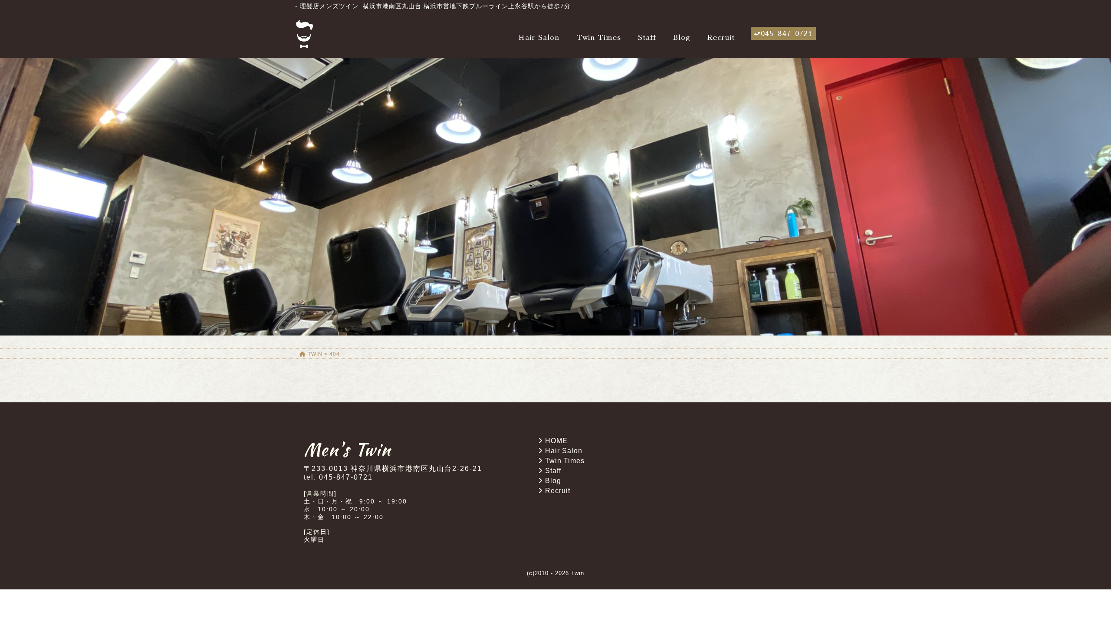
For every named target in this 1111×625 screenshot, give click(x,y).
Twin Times (598, 37)
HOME (556, 440)
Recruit (721, 37)
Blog (681, 37)
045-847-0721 (786, 33)
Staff (647, 37)
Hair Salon (538, 37)
